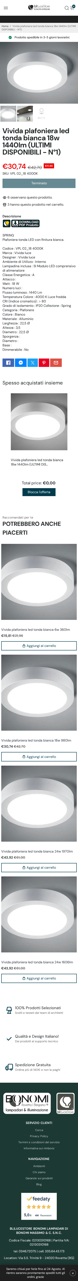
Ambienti (39, 1166)
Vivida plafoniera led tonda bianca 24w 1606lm (37, 962)
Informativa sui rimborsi (39, 1148)
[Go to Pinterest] (44, 363)
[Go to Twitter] (32, 363)
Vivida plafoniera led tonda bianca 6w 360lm (35, 629)
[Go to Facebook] (8, 363)
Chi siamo (39, 1172)
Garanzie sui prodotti (39, 1178)
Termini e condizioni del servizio (39, 1142)
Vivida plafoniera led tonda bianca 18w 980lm (36, 740)
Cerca (39, 1130)
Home (5, 26)
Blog (39, 1184)
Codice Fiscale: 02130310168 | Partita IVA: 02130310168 (39, 1242)
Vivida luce (8, 624)
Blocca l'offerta (39, 492)
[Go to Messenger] (21, 363)
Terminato (39, 183)
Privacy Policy (39, 1136)
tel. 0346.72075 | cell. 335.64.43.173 (39, 1251)
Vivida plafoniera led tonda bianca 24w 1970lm (37, 851)
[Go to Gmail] (56, 363)
